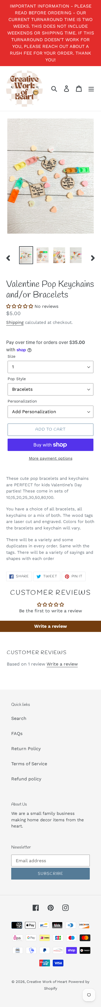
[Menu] (91, 88)
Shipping (15, 322)
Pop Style (17, 378)
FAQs (16, 733)
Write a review (50, 626)
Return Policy (26, 748)
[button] (19, 306)
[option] (26, 255)
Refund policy (26, 779)
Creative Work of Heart (47, 982)
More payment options (50, 458)
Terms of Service (29, 763)
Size (11, 356)
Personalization (22, 401)
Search (18, 718)
